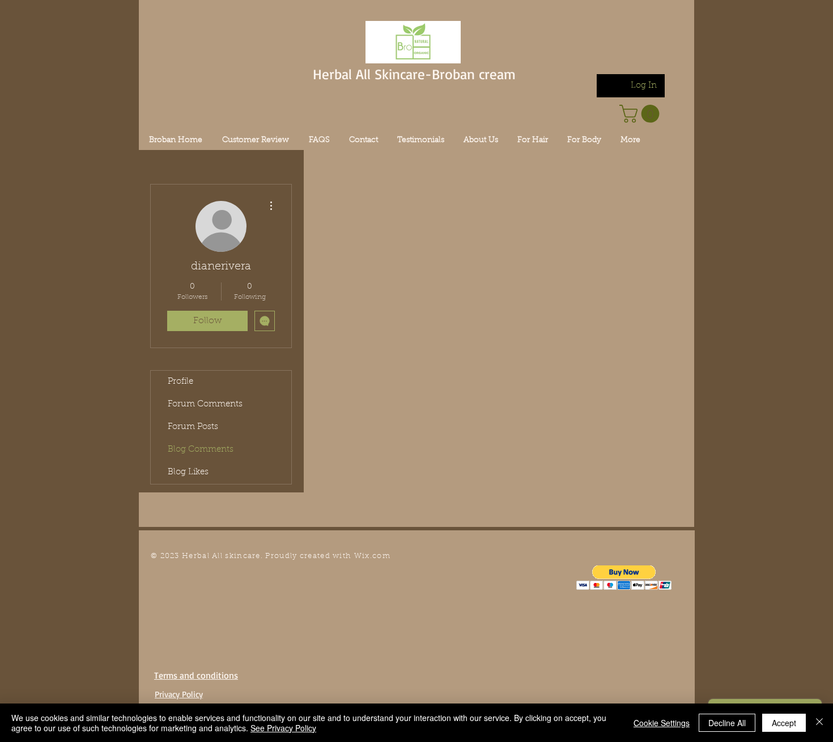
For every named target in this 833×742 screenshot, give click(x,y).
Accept (784, 722)
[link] (641, 114)
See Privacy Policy (283, 728)
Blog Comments (200, 449)
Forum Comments (205, 404)
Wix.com (372, 556)
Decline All (727, 722)
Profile (180, 382)
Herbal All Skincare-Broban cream (414, 74)
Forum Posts (193, 427)
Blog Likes (188, 472)
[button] (624, 577)
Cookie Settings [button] (662, 722)
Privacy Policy (179, 694)
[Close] (819, 723)
